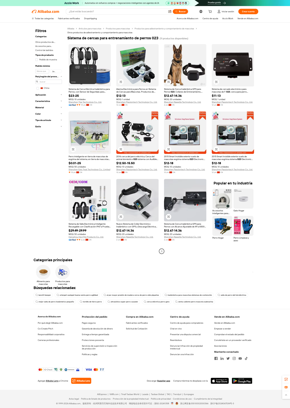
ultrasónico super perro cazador (124, 302)
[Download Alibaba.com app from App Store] (220, 381)
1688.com (114, 394)
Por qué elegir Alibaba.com (50, 323)
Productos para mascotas (118, 28)
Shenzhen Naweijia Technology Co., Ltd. (182, 102)
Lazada (145, 394)
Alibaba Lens (52, 381)
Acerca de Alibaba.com (49, 316)
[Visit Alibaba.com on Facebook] (216, 358)
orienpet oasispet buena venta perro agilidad (79, 295)
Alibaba (70, 28)
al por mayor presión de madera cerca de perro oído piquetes (133, 295)
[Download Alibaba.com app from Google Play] (242, 381)
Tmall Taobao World (130, 394)
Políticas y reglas (89, 354)
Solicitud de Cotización (136, 328)
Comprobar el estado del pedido (229, 334)
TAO (169, 394)
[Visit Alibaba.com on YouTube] (240, 358)
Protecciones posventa (93, 340)
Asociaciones (220, 346)
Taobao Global (157, 394)
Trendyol (177, 394)
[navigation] (49, 140)
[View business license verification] (172, 403)
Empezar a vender (222, 328)
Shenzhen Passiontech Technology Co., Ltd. (136, 102)
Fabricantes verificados (137, 323)
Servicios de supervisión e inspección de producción (99, 347)
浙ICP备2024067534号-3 (222, 403)
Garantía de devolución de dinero (97, 328)
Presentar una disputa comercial (185, 334)
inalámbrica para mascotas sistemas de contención (190, 295)
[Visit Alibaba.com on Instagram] (234, 358)
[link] (286, 379)
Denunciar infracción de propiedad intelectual (186, 347)
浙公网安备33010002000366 (194, 403)
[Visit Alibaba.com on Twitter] (228, 358)
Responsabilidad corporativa (51, 334)
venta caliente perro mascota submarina (195, 302)
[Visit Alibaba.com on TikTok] (246, 358)
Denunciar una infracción (182, 354)
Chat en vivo (176, 328)
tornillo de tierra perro (92, 302)
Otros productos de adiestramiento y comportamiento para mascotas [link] (99, 32)
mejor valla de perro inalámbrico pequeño (56, 302)
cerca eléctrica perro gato (158, 302)
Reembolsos (176, 340)
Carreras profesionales (48, 340)
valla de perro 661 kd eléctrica (233, 295)
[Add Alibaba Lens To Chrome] (81, 381)
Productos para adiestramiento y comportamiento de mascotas (164, 28)
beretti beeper (45, 295)
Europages (189, 394)
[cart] (210, 12)
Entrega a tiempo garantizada (95, 334)
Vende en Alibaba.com (224, 323)
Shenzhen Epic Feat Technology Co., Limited (89, 169)
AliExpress (102, 394)
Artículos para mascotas (90, 28)
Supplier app (163, 381)
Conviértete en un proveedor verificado (232, 340)
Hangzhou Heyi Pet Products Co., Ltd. (86, 237)
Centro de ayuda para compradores (186, 323)
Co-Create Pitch (45, 328)
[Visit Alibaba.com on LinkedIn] (222, 358)
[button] (170, 11)
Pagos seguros (89, 323)
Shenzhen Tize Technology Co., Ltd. (85, 102)
